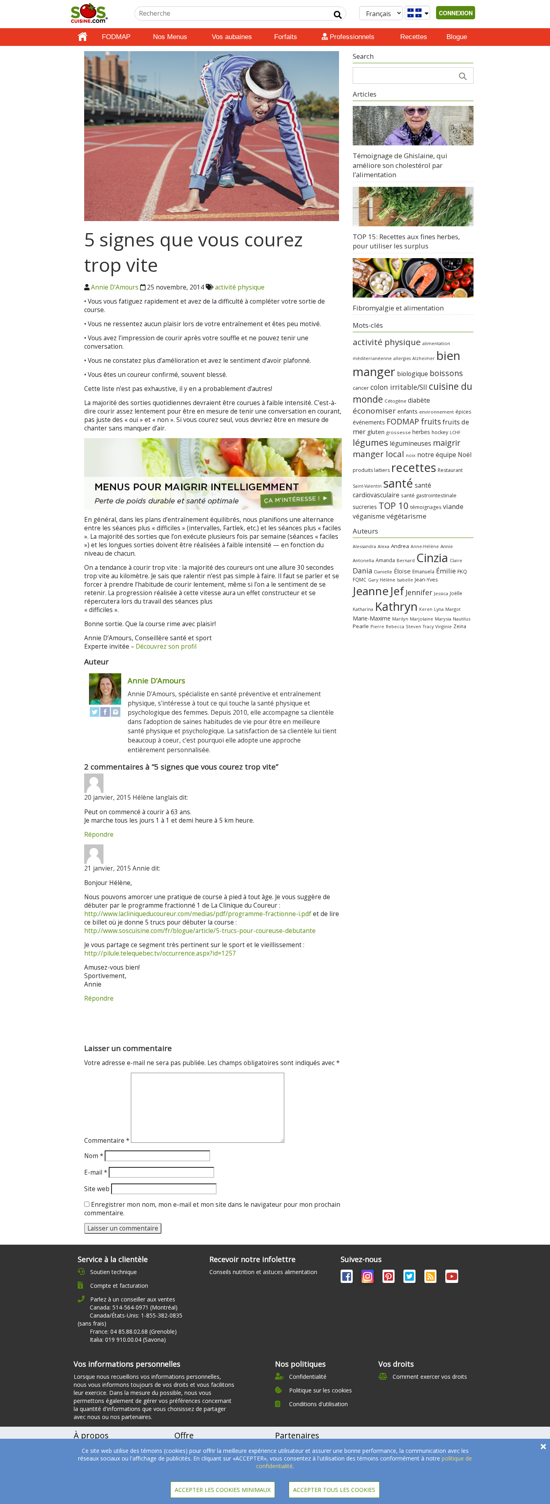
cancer (361, 387)
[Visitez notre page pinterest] (389, 1278)
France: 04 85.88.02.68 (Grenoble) (133, 1331)
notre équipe (436, 454)
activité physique (240, 287)
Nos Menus (170, 37)
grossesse (398, 432)
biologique (412, 373)
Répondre (99, 834)
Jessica (441, 593)
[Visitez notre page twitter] (410, 1278)
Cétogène (395, 401)
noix (411, 455)
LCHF (455, 432)
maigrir (446, 442)
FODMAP (116, 37)
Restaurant (450, 470)
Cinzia (432, 558)
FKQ (462, 571)
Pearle (361, 626)
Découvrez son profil (166, 646)
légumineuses (410, 443)
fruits (431, 421)
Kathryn (396, 606)
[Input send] (338, 15)
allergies (402, 358)
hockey (440, 432)
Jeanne (371, 590)
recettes (413, 467)
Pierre (377, 626)
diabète (419, 400)
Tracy (428, 626)
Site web (97, 1189)
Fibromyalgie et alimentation (398, 307)
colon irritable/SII (398, 387)
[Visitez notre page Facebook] (347, 1278)
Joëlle (456, 593)
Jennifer (418, 592)
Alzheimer (423, 358)
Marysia (443, 619)
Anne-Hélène (425, 546)
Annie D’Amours (115, 287)
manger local (378, 453)
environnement (436, 412)
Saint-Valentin (367, 486)
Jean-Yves (426, 579)
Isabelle (405, 580)
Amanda (385, 560)
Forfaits (285, 37)
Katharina (363, 609)
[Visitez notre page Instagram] (368, 1278)
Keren (425, 609)
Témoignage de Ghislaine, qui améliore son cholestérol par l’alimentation (400, 165)
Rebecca (395, 626)
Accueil (82, 37)
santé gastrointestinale (429, 495)
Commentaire (106, 1140)
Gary (373, 580)
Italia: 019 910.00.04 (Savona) (128, 1339)
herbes (421, 432)
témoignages (425, 507)
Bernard (406, 560)
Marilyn (400, 619)
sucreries (365, 507)
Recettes (413, 37)
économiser (374, 410)
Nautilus (461, 619)
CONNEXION (456, 13)
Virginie (443, 626)
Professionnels (351, 37)
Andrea (400, 546)
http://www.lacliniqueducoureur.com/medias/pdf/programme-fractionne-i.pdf (197, 914)
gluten (376, 432)
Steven (413, 626)
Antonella (363, 560)
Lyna (439, 609)
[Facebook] (105, 712)
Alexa (383, 546)
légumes (370, 442)
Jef (397, 590)
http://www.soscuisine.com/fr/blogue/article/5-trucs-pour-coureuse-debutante (200, 931)
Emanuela (423, 571)
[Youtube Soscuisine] (451, 1278)
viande (453, 506)
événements (369, 422)
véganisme (369, 516)
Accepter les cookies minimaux (223, 1490)
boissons (446, 373)
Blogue (457, 37)
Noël (464, 455)
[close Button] (543, 1446)
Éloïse (402, 571)
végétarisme (406, 516)
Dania (362, 570)
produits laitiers (371, 470)
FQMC (359, 579)
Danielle (383, 572)
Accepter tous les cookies (334, 1490)
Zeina (459, 626)
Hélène (387, 580)
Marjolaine (421, 619)
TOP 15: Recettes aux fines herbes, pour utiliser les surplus (406, 241)
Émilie (446, 570)
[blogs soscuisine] (431, 1278)
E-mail (95, 1172)
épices (463, 411)
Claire (456, 560)
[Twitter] (94, 712)
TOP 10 (393, 505)
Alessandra (364, 546)
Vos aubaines (232, 37)
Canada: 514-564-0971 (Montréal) (134, 1307)
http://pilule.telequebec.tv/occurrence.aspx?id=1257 (160, 953)
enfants (407, 411)
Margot (453, 609)
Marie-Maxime (372, 618)
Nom (93, 1156)
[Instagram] (115, 712)
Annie (446, 546)
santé (398, 483)
